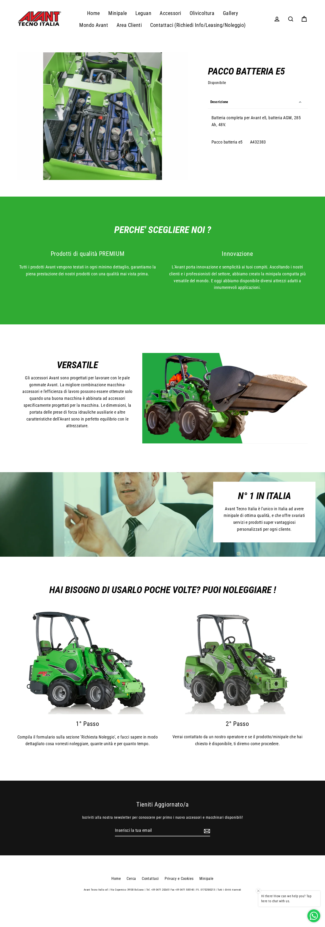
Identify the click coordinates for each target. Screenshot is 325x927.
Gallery (230, 13)
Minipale (117, 13)
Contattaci (150, 878)
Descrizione (219, 102)
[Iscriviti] (206, 830)
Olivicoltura (202, 13)
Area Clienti (129, 25)
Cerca (131, 878)
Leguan (143, 13)
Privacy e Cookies (179, 878)
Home (93, 13)
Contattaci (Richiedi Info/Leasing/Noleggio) (198, 25)
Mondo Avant (93, 25)
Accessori (170, 13)
